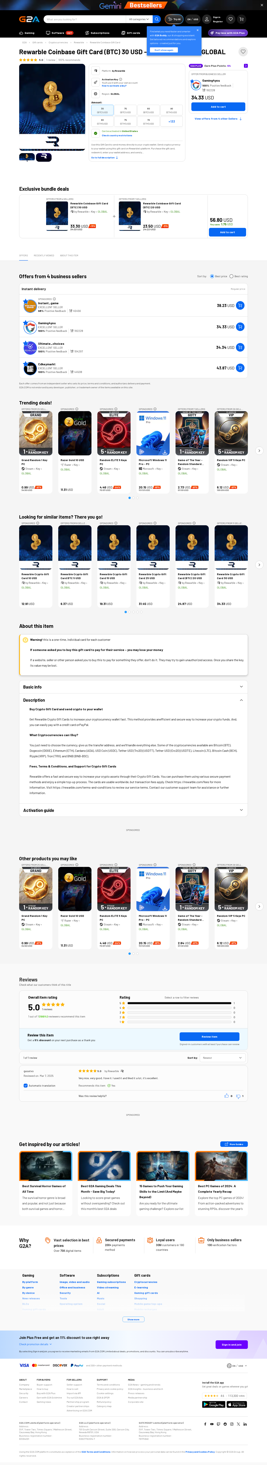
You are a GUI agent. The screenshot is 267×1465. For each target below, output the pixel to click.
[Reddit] (225, 1424)
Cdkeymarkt (47, 364)
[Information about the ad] (54, 299)
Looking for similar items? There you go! (61, 517)
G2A (24, 42)
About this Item (69, 255)
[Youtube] (212, 1424)
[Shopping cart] (241, 19)
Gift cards (37, 42)
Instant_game (48, 303)
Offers (23, 255)
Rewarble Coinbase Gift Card (105, 42)
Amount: (96, 102)
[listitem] (102, 110)
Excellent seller (50, 307)
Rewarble (79, 42)
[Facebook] (205, 1424)
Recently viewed (44, 255)
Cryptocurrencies (58, 42)
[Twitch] (218, 1424)
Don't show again (164, 50)
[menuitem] (26, 33)
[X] (238, 1424)
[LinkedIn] (245, 1424)
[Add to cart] (240, 305)
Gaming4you (211, 80)
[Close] (262, 5)
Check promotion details (33, 1344)
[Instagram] (232, 1424)
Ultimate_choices (51, 343)
